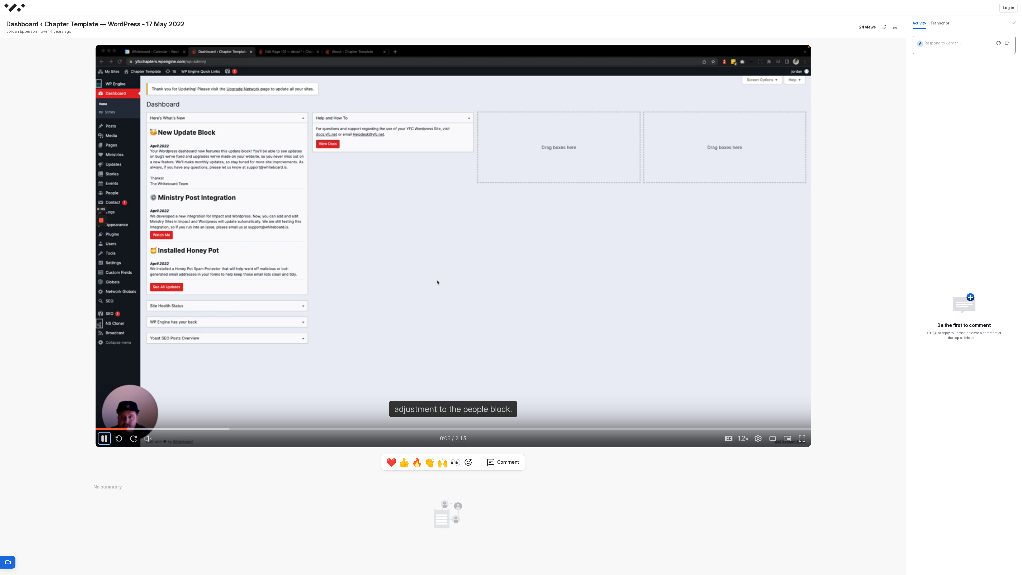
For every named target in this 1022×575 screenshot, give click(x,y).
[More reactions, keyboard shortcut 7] (493, 477)
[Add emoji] (998, 43)
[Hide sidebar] (1014, 22)
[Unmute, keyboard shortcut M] (148, 438)
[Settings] (758, 438)
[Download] (895, 27)
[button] (453, 461)
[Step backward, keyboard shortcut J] (119, 438)
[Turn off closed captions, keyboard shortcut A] (729, 438)
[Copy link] (884, 27)
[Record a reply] (1007, 43)
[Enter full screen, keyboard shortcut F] (802, 438)
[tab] (919, 24)
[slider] (453, 429)
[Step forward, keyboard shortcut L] (133, 438)
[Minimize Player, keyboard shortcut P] (787, 438)
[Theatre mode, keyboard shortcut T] (773, 438)
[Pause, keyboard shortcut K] (104, 438)
